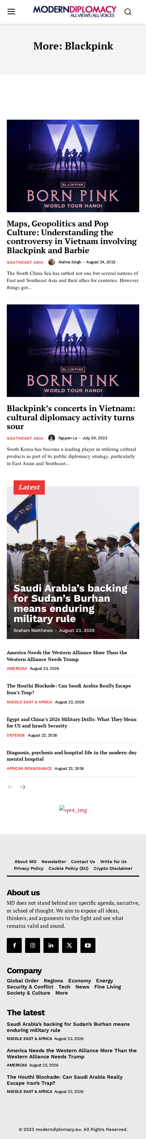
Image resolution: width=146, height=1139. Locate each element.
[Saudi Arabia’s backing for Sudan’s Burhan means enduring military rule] (73, 562)
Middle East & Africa (29, 702)
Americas (17, 668)
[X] (69, 945)
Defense (16, 735)
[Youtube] (87, 945)
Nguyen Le (67, 438)
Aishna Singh (69, 262)
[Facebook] (14, 945)
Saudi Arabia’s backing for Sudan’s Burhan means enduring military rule (70, 603)
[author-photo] (52, 262)
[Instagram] (32, 945)
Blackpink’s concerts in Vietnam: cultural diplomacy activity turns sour (71, 417)
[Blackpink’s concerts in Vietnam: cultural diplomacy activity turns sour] (73, 350)
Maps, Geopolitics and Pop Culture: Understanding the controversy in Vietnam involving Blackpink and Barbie (72, 237)
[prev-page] (11, 787)
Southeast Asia (25, 262)
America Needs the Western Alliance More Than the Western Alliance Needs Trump (67, 655)
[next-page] (22, 787)
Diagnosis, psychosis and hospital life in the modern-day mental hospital (71, 755)
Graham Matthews (33, 630)
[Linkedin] (50, 945)
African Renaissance (29, 768)
